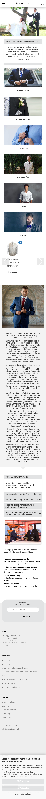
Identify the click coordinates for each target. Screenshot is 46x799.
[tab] (23, 41)
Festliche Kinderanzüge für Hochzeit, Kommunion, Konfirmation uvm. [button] (20, 513)
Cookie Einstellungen (12, 687)
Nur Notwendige (23, 788)
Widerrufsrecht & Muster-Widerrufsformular (20, 672)
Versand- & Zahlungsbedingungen (16, 668)
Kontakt (7, 664)
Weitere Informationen (23, 794)
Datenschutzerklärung (24, 776)
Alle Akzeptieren (23, 781)
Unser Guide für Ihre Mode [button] (16, 477)
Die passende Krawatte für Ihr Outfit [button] (20, 494)
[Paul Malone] (23, 3)
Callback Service (10, 683)
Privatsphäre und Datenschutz (15, 680)
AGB (5, 676)
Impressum (8, 660)
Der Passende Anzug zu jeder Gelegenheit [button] (22, 500)
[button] (23, 64)
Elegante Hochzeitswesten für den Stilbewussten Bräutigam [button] (19, 506)
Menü (3, 3)
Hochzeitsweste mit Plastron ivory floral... (12, 261)
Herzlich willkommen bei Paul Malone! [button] (21, 42)
